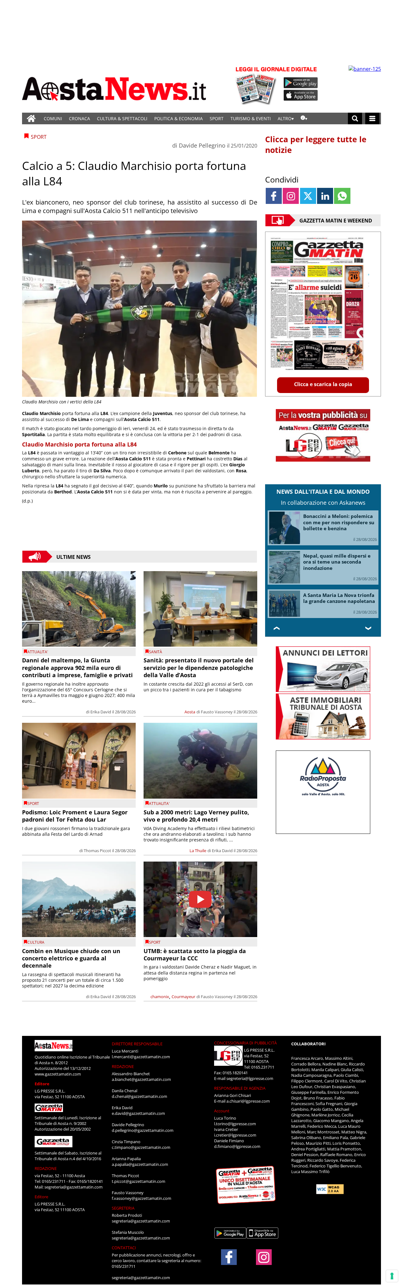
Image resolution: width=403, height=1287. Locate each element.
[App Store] (301, 95)
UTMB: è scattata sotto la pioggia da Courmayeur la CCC (195, 954)
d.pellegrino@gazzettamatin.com (142, 1130)
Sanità (155, 652)
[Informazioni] (304, 118)
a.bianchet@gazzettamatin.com (141, 1079)
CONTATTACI (124, 1247)
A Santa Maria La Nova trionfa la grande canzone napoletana (339, 598)
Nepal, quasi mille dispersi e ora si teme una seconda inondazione (337, 562)
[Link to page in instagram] (291, 196)
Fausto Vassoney (217, 712)
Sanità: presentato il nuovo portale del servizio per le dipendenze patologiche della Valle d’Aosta (199, 667)
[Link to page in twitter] (308, 196)
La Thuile (198, 850)
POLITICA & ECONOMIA (178, 118)
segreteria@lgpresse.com (249, 1078)
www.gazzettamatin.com (58, 1074)
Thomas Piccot (97, 850)
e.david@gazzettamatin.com (138, 1113)
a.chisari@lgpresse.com (248, 1101)
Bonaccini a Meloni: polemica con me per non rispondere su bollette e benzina (338, 522)
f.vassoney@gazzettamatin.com (141, 1198)
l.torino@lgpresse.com (235, 1124)
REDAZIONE (46, 1168)
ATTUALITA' (37, 652)
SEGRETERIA (123, 1208)
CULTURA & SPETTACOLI (122, 118)
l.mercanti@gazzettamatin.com (141, 1056)
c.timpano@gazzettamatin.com (141, 1147)
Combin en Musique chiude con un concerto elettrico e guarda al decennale (71, 958)
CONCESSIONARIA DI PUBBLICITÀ (245, 1043)
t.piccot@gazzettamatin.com (138, 1181)
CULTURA (35, 942)
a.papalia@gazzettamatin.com (140, 1164)
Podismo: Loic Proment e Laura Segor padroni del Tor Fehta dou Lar (75, 815)
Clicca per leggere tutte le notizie (315, 144)
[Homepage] (31, 118)
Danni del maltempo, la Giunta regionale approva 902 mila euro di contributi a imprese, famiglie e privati (77, 667)
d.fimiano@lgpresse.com (237, 1146)
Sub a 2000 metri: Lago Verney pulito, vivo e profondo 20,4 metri (196, 815)
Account (222, 1111)
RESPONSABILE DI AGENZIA (239, 1088)
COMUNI (53, 118)
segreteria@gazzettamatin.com (73, 1187)
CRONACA (79, 118)
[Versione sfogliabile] (257, 85)
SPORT (217, 118)
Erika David (100, 712)
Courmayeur (183, 996)
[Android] (301, 82)
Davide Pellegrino (202, 145)
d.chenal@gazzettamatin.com (139, 1096)
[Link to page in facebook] (274, 196)
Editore (42, 1084)
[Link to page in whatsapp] (342, 196)
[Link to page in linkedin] (325, 196)
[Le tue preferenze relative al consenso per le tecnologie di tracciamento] (392, 1276)
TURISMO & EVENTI (250, 118)
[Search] (355, 118)
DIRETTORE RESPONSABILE (137, 1044)
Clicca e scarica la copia (323, 384)
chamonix (159, 996)
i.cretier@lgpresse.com (235, 1135)
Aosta (189, 712)
